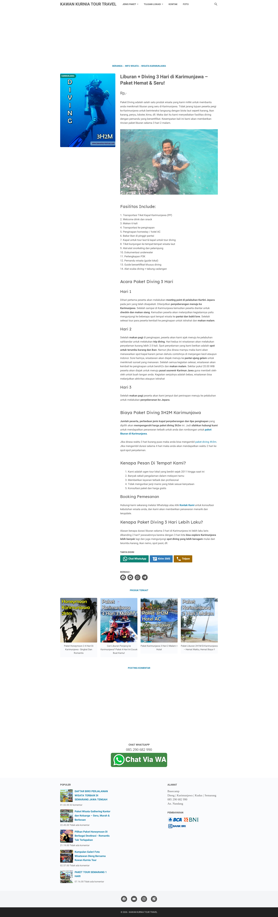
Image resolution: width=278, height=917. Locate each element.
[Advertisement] (139, 35)
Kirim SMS (163, 558)
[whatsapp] (137, 577)
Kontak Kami (187, 505)
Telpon (185, 558)
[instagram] (144, 899)
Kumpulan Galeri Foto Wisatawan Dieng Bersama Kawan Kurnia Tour (90, 856)
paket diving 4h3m (205, 441)
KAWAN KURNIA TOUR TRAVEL (88, 4)
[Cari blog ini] (216, 4)
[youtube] (134, 899)
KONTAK (173, 4)
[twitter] (130, 577)
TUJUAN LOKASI (152, 4)
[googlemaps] (154, 899)
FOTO (186, 4)
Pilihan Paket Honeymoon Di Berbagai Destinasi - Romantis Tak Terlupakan (92, 835)
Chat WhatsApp (137, 558)
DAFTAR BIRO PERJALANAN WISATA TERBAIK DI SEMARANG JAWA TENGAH (91, 795)
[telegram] (145, 577)
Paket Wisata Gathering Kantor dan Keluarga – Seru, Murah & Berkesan (92, 815)
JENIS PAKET (129, 4)
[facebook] (123, 577)
